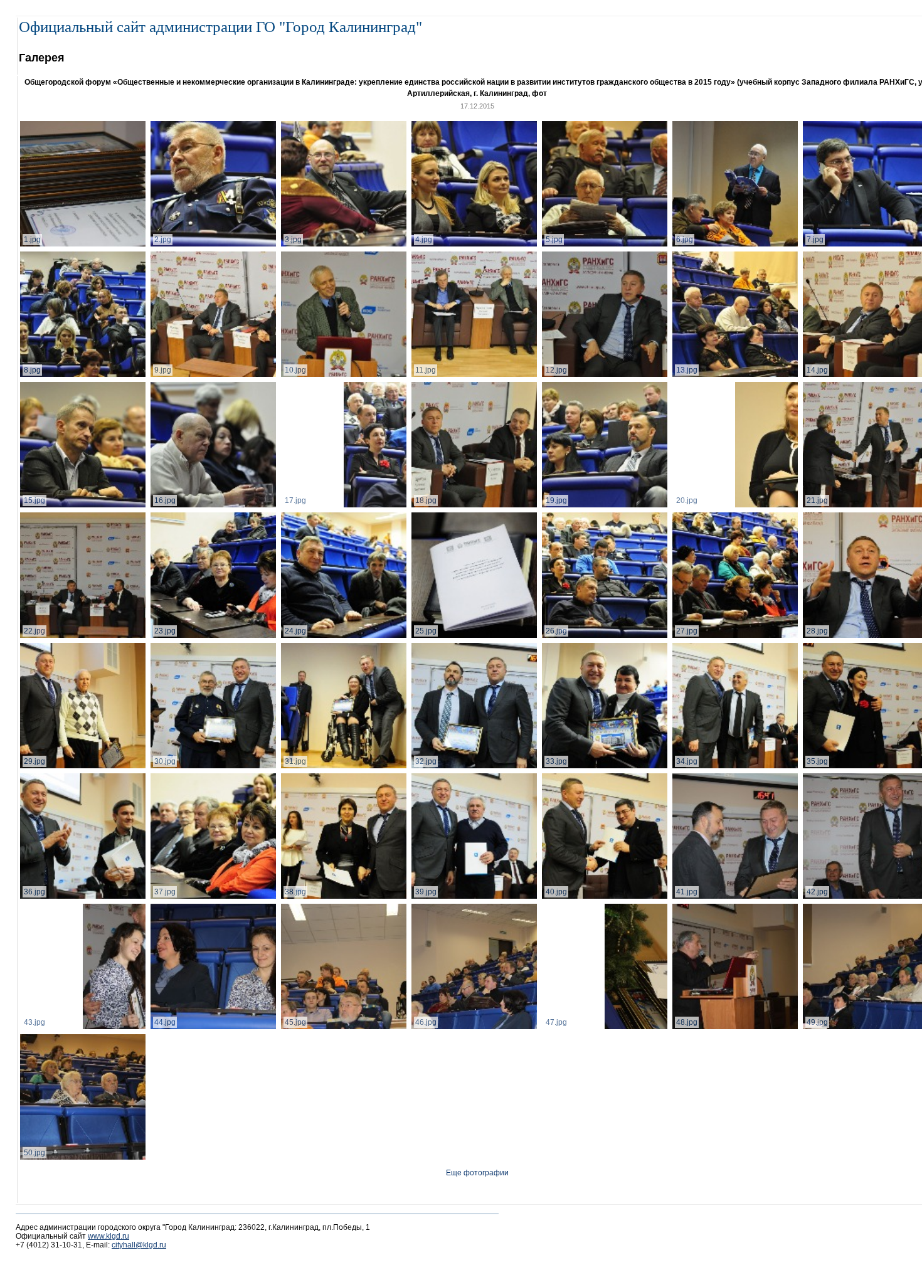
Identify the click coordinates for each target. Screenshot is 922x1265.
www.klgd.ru (108, 1236)
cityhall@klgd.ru (139, 1245)
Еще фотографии (477, 1172)
